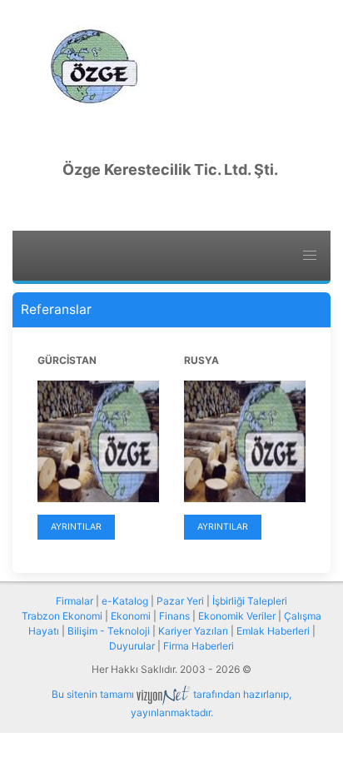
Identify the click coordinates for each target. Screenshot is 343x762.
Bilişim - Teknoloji (108, 631)
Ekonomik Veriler (237, 616)
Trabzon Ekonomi (62, 616)
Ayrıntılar (76, 526)
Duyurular (132, 646)
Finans (174, 616)
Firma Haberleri (198, 646)
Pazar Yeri (180, 601)
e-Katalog (125, 601)
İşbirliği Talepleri (249, 601)
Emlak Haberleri (273, 631)
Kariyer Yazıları (193, 631)
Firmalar (74, 601)
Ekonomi (131, 616)
